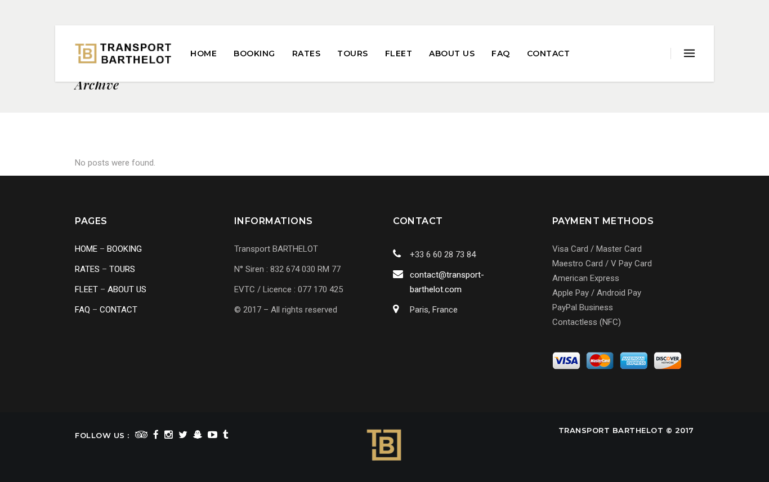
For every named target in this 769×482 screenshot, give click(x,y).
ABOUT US (127, 289)
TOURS (122, 269)
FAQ (82, 310)
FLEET (86, 289)
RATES (87, 269)
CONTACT (118, 310)
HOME (86, 249)
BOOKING (124, 249)
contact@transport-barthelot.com (447, 282)
